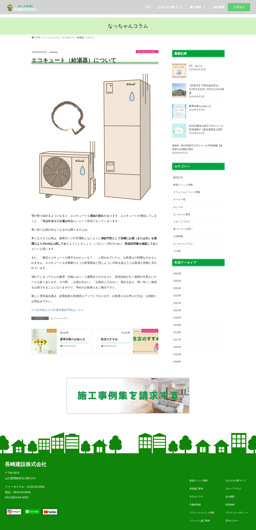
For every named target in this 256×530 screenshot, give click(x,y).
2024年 (177, 288)
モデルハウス (196, 496)
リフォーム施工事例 (199, 520)
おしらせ (178, 207)
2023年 (177, 295)
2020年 (177, 317)
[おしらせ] (44, 341)
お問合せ (239, 7)
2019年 (177, 325)
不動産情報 (195, 504)
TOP (148, 7)
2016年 (177, 347)
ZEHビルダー (232, 520)
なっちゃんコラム (147, 51)
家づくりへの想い (183, 228)
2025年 (177, 280)
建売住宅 (178, 177)
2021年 (177, 310)
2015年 (177, 354)
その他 (177, 250)
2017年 (177, 339)
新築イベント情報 (183, 184)
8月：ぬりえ (196, 65)
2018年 (177, 332)
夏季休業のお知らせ (72, 339)
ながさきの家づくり (170, 7)
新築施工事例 (196, 488)
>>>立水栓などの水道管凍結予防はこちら (57, 309)
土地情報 (178, 236)
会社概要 (218, 7)
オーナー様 (179, 199)
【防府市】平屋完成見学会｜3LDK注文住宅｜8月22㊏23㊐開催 (206, 89)
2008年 (177, 361)
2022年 (177, 303)
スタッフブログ (181, 221)
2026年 (177, 273)
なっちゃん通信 (181, 214)
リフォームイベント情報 (186, 192)
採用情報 (229, 504)
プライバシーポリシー (236, 512)
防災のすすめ (109, 339)
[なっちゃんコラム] (145, 335)
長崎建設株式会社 (26, 464)
